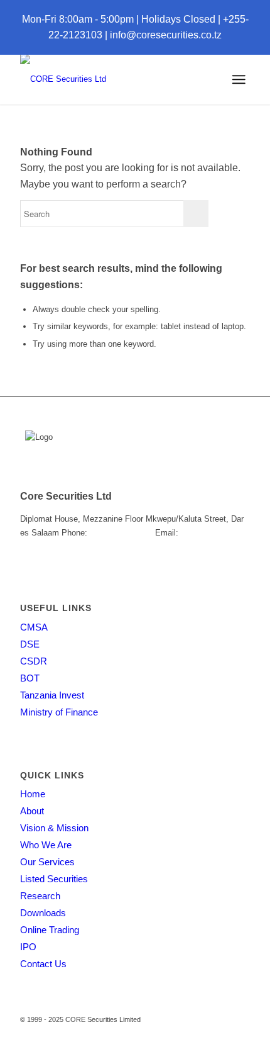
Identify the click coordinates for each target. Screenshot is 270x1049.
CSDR (33, 661)
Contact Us (43, 963)
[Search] (193, 79)
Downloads (43, 912)
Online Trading (49, 929)
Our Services (47, 861)
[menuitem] (193, 79)
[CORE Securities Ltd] (111, 79)
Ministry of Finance (59, 712)
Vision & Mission (54, 827)
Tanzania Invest (52, 695)
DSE (30, 644)
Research (40, 895)
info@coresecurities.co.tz (166, 35)
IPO (28, 946)
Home (32, 793)
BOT (30, 678)
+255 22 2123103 (121, 532)
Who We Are (46, 844)
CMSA (34, 627)
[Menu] (238, 79)
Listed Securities (54, 878)
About (32, 810)
